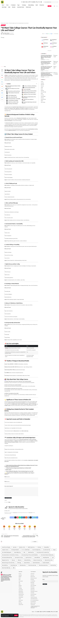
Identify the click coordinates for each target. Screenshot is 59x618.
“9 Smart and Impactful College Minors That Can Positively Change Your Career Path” (19, 471)
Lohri (53, 557)
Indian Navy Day (31, 552)
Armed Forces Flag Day (6, 547)
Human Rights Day (17, 552)
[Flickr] (34, 2)
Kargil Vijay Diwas (46, 557)
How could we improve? (9, 486)
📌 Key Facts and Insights (26, 89)
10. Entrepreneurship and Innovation (29, 87)
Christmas (39, 547)
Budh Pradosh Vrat (31, 547)
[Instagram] (25, 2)
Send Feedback (8, 497)
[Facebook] (21, 2)
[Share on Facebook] (45, 33)
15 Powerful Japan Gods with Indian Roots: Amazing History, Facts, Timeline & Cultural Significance (46, 62)
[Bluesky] (41, 2)
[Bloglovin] (36, 2)
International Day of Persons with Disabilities (29, 554)
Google (54, 549)
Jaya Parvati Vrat (29, 557)
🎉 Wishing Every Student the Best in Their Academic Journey (29, 97)
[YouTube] (24, 2)
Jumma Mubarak (37, 557)
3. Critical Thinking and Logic (12, 95)
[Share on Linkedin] (2, 82)
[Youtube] (45, 46)
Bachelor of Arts (22, 547)
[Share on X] (47, 33)
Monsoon (13, 560)
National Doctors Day (49, 560)
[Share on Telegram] (2, 88)
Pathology (19, 562)
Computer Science (5, 549)
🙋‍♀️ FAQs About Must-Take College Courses (29, 92)
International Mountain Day (7, 557)
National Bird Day (27, 560)
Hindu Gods (43, 59)
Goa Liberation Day (46, 549)
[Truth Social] (38, 2)
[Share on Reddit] (2, 86)
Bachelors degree (8, 469)
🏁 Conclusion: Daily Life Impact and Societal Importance (29, 102)
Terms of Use (7, 615)
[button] (16, 615)
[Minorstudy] (2, 2)
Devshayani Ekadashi (15, 549)
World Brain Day (23, 565)
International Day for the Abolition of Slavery (10, 554)
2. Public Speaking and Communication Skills (12, 93)
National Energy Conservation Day (8, 562)
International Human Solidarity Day (47, 554)
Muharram (19, 560)
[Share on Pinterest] (2, 77)
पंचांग (13, 567)
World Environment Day (43, 565)
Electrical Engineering (36, 549)
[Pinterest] (26, 2)
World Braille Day (14, 565)
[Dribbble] (54, 46)
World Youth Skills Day (6, 567)
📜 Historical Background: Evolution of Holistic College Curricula (13, 86)
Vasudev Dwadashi (45, 562)
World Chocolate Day (32, 565)
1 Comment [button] (34, 541)
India (24, 552)
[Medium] (28, 2)
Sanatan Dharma (27, 562)
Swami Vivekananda (36, 562)
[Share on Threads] (2, 91)
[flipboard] (29, 2)
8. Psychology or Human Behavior (13, 103)
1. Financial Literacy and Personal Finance (14, 91)
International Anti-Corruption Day (43, 552)
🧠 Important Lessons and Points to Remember (28, 100)
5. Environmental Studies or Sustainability (14, 98)
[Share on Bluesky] (2, 93)
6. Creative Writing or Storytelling (13, 100)
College (9, 502)
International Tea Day (19, 557)
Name (7, 476)
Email (7, 481)
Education (3, 25)
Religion (43, 64)
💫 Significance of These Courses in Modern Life (29, 95)
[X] (22, 2)
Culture (43, 70)
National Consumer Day (37, 560)
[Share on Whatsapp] (48, 33)
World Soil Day (53, 565)
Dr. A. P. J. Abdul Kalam (26, 549)
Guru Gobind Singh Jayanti (6, 552)
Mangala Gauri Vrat (5, 560)
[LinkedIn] (27, 2)
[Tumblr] (46, 611)
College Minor (46, 547)
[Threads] (40, 2)
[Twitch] (31, 2)
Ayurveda (14, 547)
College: (6, 75)
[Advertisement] (29, 14)
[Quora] (35, 2)
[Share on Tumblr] (2, 84)
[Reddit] (37, 2)
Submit (45, 584)
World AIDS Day (5, 565)
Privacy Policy (30, 512)
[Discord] (33, 2)
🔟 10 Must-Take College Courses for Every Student (12, 89)
